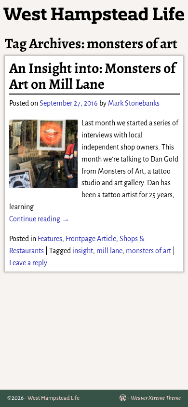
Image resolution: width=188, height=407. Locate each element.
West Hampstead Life (53, 398)
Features (50, 239)
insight (82, 251)
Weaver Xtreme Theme (156, 398)
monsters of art (148, 251)
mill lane (109, 251)
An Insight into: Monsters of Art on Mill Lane (92, 76)
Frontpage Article (91, 239)
